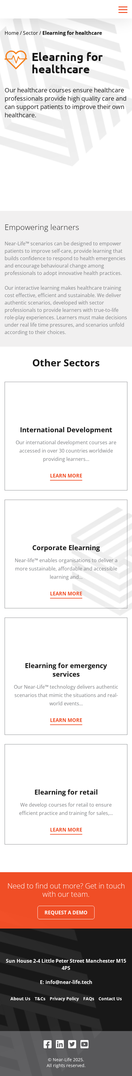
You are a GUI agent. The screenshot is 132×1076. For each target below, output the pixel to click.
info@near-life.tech (68, 982)
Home (12, 33)
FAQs (88, 998)
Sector (30, 33)
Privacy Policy (64, 998)
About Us (20, 998)
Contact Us (110, 998)
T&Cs (40, 998)
